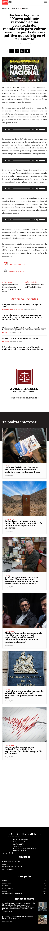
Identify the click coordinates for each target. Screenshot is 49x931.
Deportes (5, 341)
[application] (24, 129)
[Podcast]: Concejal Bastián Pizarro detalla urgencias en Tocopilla (19, 918)
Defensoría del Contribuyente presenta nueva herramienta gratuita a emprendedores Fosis (24, 329)
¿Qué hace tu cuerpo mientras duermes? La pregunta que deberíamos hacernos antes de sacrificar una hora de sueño (21, 580)
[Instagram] (6, 853)
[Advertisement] (24, 784)
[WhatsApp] (22, 51)
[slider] (42, 129)
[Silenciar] (37, 129)
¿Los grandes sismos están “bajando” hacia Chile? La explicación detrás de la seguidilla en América (23, 750)
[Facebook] (11, 51)
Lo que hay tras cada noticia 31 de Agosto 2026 (21, 305)
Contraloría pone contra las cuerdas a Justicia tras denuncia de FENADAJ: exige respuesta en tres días (24, 694)
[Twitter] (3, 853)
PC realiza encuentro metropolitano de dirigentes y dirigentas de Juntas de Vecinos (23, 348)
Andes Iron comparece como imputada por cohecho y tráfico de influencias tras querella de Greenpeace (23, 524)
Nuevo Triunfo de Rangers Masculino (20, 338)
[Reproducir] (5, 129)
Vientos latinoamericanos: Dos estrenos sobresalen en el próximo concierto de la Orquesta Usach (22, 317)
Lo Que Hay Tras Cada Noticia (12, 309)
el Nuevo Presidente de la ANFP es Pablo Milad (34, 286)
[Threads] (12, 853)
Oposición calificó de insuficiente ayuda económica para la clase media (11, 288)
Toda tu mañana (8, 322)
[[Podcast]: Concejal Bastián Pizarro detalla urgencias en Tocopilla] (42, 919)
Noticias (25, 8)
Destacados (15, 8)
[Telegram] (27, 51)
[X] (17, 51)
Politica (5, 352)
